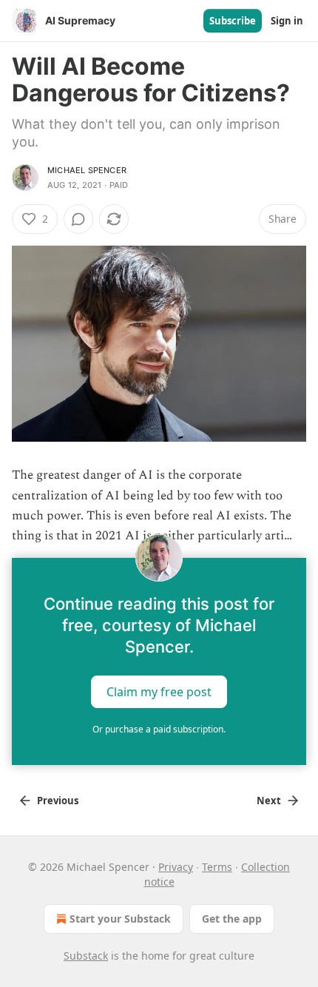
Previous (57, 800)
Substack (86, 956)
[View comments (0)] (78, 219)
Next (269, 800)
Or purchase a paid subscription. (159, 729)
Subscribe (232, 20)
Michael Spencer (86, 170)
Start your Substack (120, 919)
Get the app (232, 919)
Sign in (287, 20)
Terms (217, 867)
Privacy (175, 867)
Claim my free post (159, 692)
